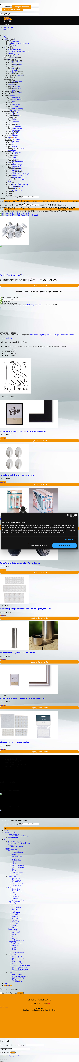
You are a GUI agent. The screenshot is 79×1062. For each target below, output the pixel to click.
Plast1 (58, 204)
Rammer (11, 192)
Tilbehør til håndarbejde (21, 174)
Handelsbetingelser (11, 759)
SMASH (32, 211)
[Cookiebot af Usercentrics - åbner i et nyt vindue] (68, 515)
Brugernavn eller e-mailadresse (13, 1045)
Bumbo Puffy (13, 70)
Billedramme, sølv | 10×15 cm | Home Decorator (22, 698)
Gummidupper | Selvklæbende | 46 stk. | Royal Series (25, 609)
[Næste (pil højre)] (2, 1061)
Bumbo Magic (17, 170)
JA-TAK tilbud (17, 190)
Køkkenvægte (13, 86)
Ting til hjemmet (10, 170)
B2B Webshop (11, 849)
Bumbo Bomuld (18, 166)
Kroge (10, 181)
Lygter (10, 184)
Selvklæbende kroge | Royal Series (17, 475)
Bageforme (12, 81)
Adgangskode (6, 1049)
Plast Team (65, 205)
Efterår (10, 44)
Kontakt (7, 47)
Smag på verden (21, 211)
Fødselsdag (16, 139)
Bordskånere (16, 97)
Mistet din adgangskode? (9, 1056)
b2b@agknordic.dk (34, 305)
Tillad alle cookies (64, 545)
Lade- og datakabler (15, 172)
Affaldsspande (17, 152)
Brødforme (16, 90)
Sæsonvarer (8, 41)
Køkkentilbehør (10, 112)
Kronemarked (9, 97)
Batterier (7, 90)
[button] (6, 17)
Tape (10, 193)
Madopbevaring (14, 126)
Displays (7, 93)
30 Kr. (10, 106)
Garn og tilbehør (14, 163)
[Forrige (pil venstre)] (1, 1061)
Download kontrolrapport (10, 791)
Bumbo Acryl (17, 165)
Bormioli (12, 201)
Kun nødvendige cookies (39, 545)
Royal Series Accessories (27, 208)
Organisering (9, 135)
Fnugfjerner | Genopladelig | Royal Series (20, 563)
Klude (10, 144)
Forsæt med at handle (12, 9)
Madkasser (16, 105)
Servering (11, 96)
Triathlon (53, 211)
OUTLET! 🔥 (8, 137)
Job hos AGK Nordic (15, 55)
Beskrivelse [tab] (8, 338)
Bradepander (13, 115)
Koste (14, 157)
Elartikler (11, 173)
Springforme (16, 94)
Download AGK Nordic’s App (18, 43)
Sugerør (15, 106)
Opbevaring (12, 188)
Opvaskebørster (18, 161)
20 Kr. (10, 103)
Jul (13, 145)
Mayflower (25, 204)
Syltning (11, 43)
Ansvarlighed (13, 838)
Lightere (15, 136)
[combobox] (9, 993)
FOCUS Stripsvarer (15, 168)
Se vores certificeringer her (10, 807)
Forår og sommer (14, 57)
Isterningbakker (18, 108)
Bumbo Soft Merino (19, 176)
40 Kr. (10, 108)
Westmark (64, 211)
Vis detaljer (69, 539)
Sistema (3, 211)
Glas (13, 101)
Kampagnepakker (18, 179)
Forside (6, 37)
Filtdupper (16, 121)
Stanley (47, 211)
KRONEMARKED (18, 978)
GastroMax (69, 201)
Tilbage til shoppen (21, 7)
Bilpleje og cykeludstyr (20, 185)
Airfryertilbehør (10, 77)
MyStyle (35, 205)
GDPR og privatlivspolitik (13, 761)
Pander (14, 79)
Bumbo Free (13, 66)
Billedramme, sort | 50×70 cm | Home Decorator (23, 431)
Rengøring (8, 141)
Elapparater (12, 117)
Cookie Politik (9, 763)
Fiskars (6, 95)
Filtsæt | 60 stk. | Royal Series (14, 742)
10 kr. (10, 99)
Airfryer (4, 201)
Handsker (11, 143)
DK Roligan (41, 201)
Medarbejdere (13, 41)
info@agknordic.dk (7, 782)
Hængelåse (16, 130)
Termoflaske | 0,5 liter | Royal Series (17, 653)
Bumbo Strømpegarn (20, 177)
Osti (45, 205)
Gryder (10, 121)
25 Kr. (10, 104)
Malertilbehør (17, 128)
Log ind (13, 1052)
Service (14, 103)
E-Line (49, 201)
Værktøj (11, 195)
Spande (11, 150)
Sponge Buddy (40, 211)
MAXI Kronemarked (15, 110)
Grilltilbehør (12, 119)
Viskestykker (12, 133)
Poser (10, 190)
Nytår (10, 53)
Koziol (15, 205)
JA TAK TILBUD (10, 39)
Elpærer (15, 123)
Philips (51, 204)
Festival (10, 46)
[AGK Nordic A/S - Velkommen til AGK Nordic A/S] (6, 28)
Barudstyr (11, 113)
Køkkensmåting (14, 124)
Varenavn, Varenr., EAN (12, 197)
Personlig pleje (17, 183)
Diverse (10, 973)
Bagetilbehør (13, 83)
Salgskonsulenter (14, 841)
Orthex (41, 205)
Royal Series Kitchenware (58, 208)
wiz (71, 211)
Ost (9, 128)
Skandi (10, 211)
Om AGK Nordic (10, 832)
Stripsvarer (8, 166)
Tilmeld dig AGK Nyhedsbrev (19, 51)
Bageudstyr (8, 79)
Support (11, 845)
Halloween (16, 141)
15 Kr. (10, 101)
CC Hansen (24, 201)
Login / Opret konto (39, 285)
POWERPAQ (7, 208)
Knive (10, 123)
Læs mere (3, 438)
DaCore (34, 202)
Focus (63, 201)
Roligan (14, 146)
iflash (10, 205)
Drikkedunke (17, 99)
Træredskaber (17, 81)
